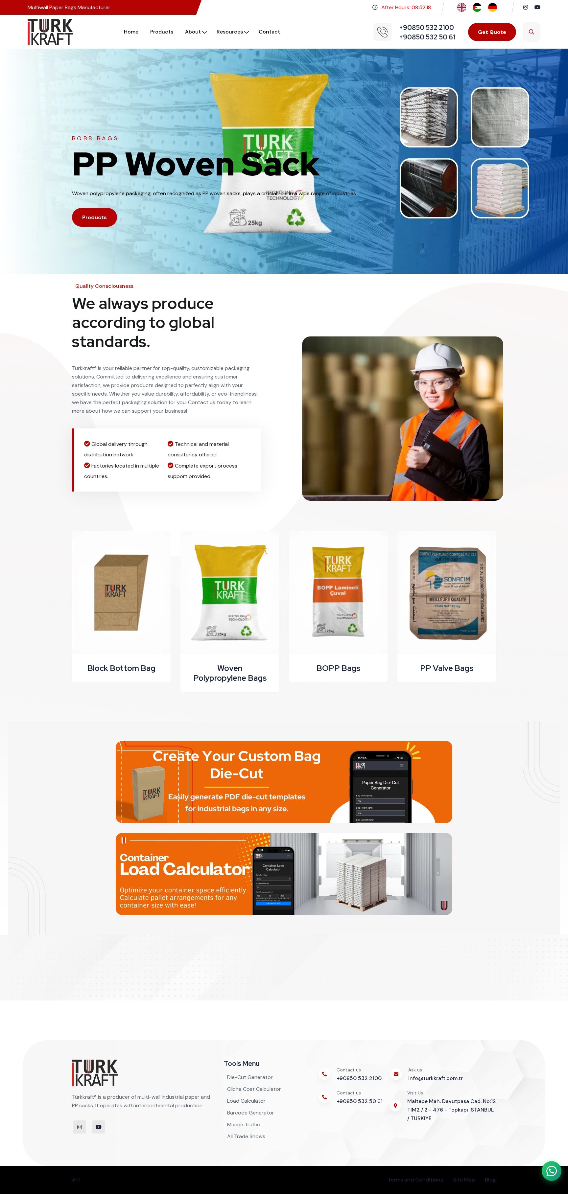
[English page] (461, 7)
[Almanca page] (492, 7)
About (193, 31)
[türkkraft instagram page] (525, 7)
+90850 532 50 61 (360, 1101)
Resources (230, 31)
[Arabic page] (477, 7)
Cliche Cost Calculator (254, 1089)
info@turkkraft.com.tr (435, 1078)
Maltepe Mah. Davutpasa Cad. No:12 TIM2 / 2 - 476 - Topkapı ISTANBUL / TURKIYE (451, 1110)
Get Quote (492, 32)
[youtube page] (537, 7)
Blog (490, 1179)
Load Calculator (246, 1100)
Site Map (464, 1179)
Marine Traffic (243, 1124)
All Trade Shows (246, 1136)
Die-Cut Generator (250, 1077)
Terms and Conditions (415, 1179)
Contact (269, 31)
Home (131, 31)
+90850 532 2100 (359, 1078)
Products (161, 31)
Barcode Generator (250, 1112)
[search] (531, 32)
